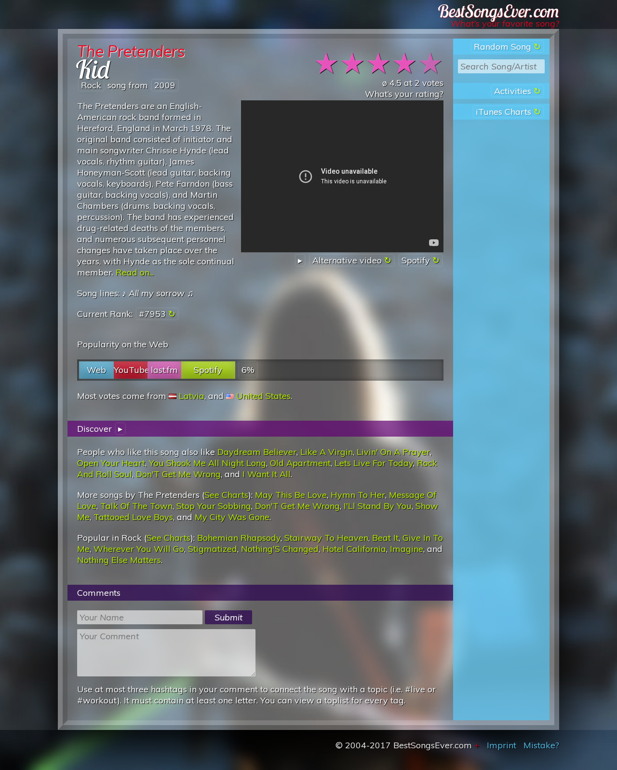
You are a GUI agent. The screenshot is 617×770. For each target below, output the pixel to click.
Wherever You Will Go (139, 548)
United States (263, 395)
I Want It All (266, 474)
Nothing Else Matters (119, 559)
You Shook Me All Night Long (207, 462)
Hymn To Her (358, 494)
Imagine (406, 548)
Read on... (135, 272)
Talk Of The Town (136, 505)
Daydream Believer (256, 451)
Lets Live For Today (374, 462)
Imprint (501, 745)
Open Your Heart (111, 462)
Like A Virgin (326, 451)
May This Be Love (291, 494)
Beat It (385, 537)
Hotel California (354, 548)
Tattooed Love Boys (133, 516)
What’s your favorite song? (505, 23)
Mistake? (541, 745)
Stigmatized (212, 548)
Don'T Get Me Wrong (178, 474)
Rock (91, 85)
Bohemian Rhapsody (239, 537)
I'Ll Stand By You (378, 505)
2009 (164, 85)
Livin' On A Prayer (393, 451)
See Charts (226, 494)
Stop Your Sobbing (213, 505)
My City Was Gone (232, 516)
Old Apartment (300, 462)
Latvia (191, 395)
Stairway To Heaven (326, 537)
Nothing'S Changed (280, 548)
